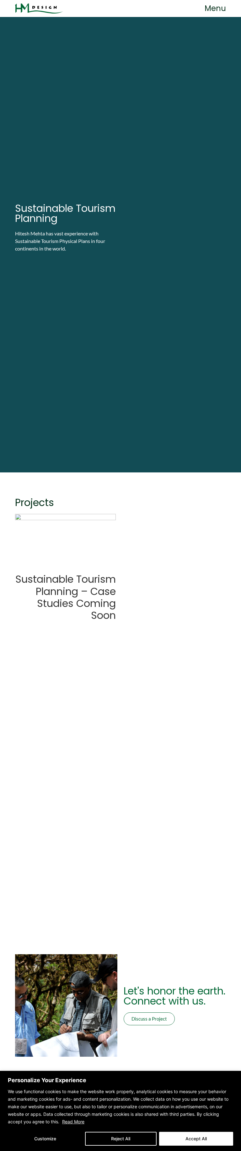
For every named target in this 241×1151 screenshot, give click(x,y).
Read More (73, 1121)
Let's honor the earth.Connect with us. (174, 996)
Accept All (196, 1138)
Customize (45, 1138)
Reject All (120, 1138)
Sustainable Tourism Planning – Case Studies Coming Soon (65, 597)
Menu (215, 8)
